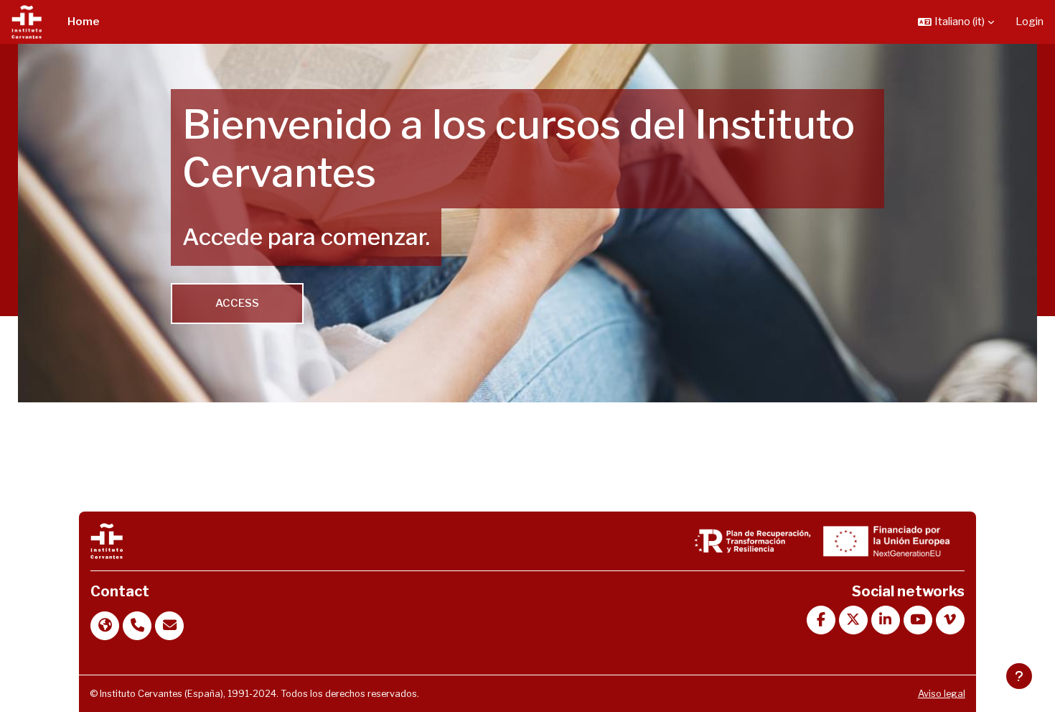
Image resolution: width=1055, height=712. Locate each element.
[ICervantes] (106, 540)
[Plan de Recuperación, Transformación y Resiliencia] (753, 540)
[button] (956, 22)
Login (1030, 21)
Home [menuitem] (83, 21)
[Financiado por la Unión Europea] (884, 540)
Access (237, 303)
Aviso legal (941, 693)
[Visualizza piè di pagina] (1019, 676)
